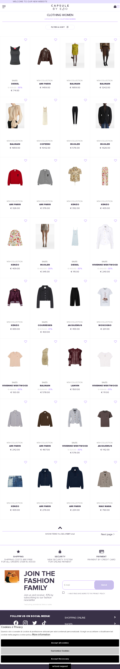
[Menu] (4, 7)
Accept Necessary (60, 659)
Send (104, 585)
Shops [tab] (68, 624)
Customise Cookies (60, 651)
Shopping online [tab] (75, 618)
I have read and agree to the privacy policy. (86, 593)
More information (41, 634)
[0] (116, 7)
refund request (60, 666)
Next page (106, 534)
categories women (52, 19)
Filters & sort (58, 27)
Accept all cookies (60, 643)
